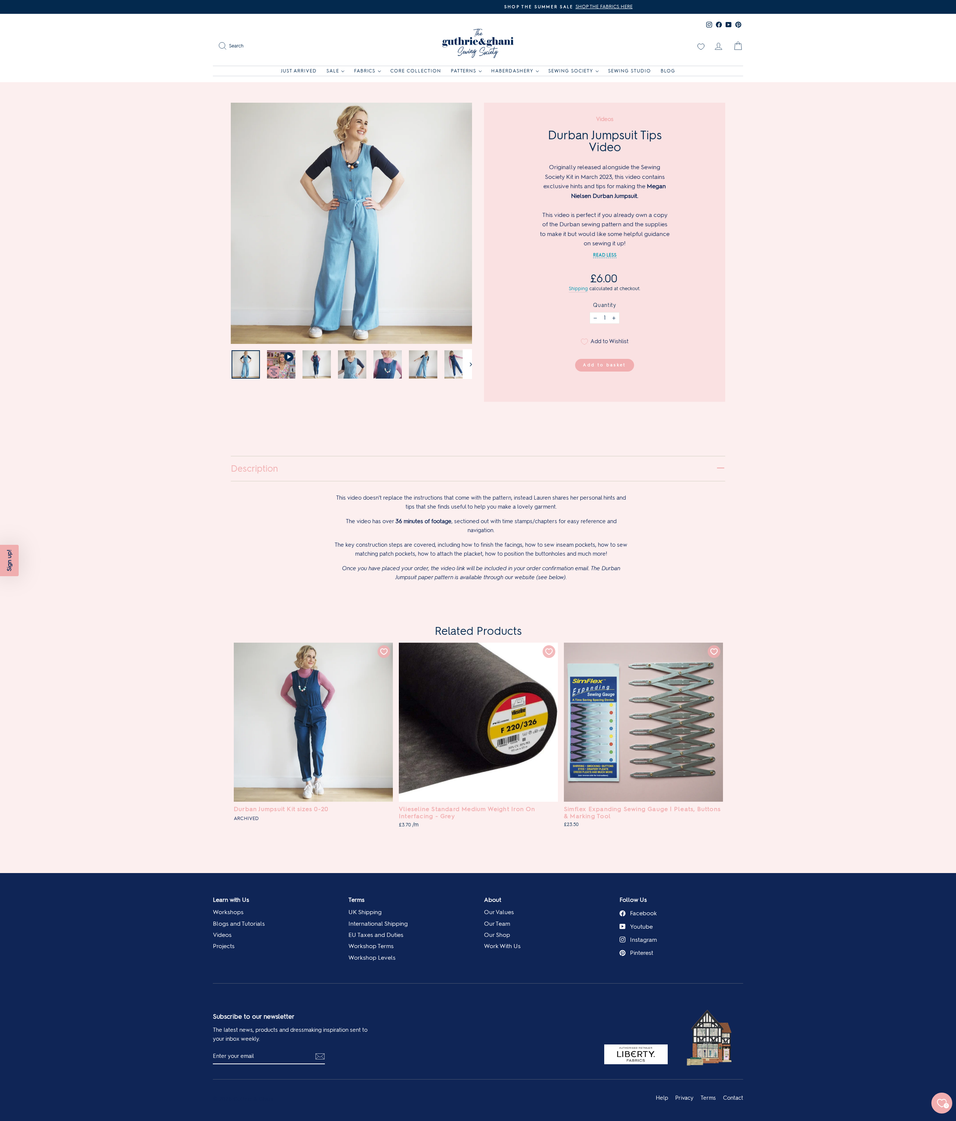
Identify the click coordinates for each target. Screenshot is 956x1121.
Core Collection (415, 71)
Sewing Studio (629, 71)
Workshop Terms (371, 946)
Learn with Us (231, 899)
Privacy (684, 1097)
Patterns (464, 71)
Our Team (497, 923)
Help (662, 1097)
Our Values (499, 912)
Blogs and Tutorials (239, 923)
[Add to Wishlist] (384, 652)
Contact (733, 1097)
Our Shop (497, 934)
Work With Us (502, 946)
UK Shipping (365, 912)
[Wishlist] (701, 46)
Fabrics (365, 71)
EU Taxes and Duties (375, 934)
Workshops (228, 912)
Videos (222, 934)
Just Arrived (299, 71)
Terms (356, 899)
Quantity (604, 305)
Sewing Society (570, 71)
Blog (668, 71)
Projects (224, 946)
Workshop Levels (371, 957)
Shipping (578, 288)
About (492, 899)
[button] (9, 560)
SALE (332, 71)
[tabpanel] (313, 735)
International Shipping (378, 923)
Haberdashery (512, 71)
